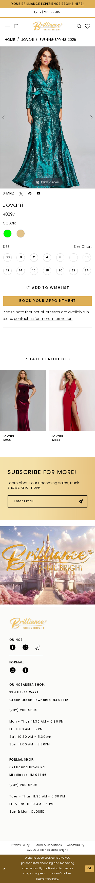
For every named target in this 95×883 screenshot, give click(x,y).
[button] (7, 26)
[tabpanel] (47, 117)
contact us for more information (43, 319)
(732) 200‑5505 (24, 710)
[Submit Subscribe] (80, 501)
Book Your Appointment (47, 301)
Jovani (27, 40)
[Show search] (79, 26)
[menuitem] (7, 26)
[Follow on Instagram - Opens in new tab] (25, 647)
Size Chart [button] (83, 247)
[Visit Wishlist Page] (87, 26)
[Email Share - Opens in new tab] (38, 194)
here (55, 879)
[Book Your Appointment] (16, 26)
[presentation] (23, 400)
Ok (89, 868)
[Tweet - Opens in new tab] (21, 194)
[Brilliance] (47, 26)
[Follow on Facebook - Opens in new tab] (12, 647)
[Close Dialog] (4, 868)
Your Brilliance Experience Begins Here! (47, 4)
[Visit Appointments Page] (47, 565)
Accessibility (75, 845)
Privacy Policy (20, 845)
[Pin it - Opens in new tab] (30, 194)
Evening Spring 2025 (58, 40)
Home (10, 40)
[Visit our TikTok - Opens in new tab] (38, 647)
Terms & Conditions (48, 845)
